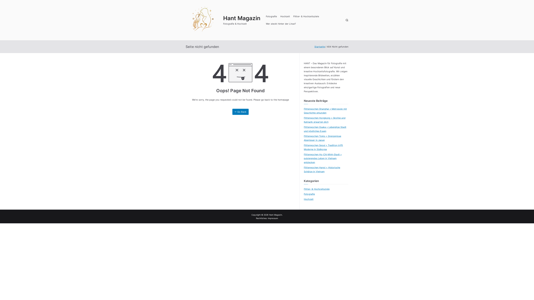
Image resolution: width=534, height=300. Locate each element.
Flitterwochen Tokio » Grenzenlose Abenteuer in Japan (322, 138)
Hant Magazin (241, 18)
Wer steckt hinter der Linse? (281, 23)
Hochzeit (285, 16)
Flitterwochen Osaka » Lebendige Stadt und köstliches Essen (325, 129)
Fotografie (271, 16)
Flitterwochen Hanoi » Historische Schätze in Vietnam (322, 169)
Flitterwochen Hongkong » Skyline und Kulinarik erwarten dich (324, 120)
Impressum (273, 218)
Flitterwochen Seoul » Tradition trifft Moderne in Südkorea (323, 147)
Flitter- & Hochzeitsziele (306, 16)
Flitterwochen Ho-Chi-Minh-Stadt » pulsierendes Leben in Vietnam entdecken (323, 158)
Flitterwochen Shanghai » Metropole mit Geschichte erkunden (325, 111)
